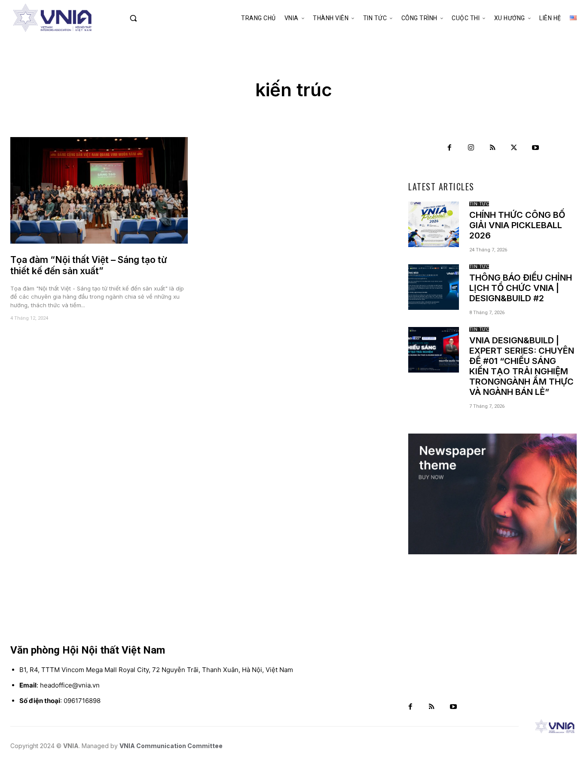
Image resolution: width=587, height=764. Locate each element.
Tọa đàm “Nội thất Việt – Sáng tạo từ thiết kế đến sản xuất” (88, 265)
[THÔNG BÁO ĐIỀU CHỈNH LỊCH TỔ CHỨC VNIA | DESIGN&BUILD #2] (433, 287)
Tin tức (479, 204)
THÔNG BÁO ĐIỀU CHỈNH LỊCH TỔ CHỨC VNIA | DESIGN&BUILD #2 (520, 287)
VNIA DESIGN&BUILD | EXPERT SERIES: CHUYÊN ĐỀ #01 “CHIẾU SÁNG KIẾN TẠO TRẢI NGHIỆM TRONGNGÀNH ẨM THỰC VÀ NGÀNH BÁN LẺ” (521, 366)
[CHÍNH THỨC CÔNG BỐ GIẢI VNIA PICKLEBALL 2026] (433, 224)
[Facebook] (449, 147)
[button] (149, 18)
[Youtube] (535, 147)
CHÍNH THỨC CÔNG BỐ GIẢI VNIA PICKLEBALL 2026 (517, 225)
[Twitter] (514, 147)
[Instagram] (471, 147)
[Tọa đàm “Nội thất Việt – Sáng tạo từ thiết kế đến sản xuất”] (99, 190)
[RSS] (492, 147)
